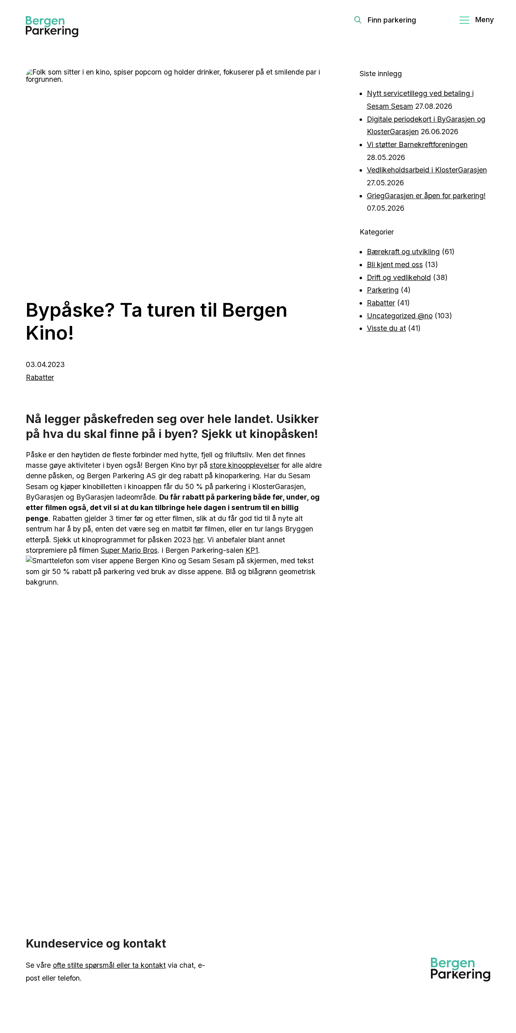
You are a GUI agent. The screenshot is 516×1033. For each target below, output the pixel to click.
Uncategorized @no (400, 315)
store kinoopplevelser (244, 465)
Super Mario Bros (129, 550)
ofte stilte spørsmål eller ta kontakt (109, 965)
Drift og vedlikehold (399, 277)
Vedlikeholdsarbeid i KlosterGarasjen (427, 170)
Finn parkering (392, 20)
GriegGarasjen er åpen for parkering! (426, 195)
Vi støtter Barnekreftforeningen (417, 144)
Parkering (383, 290)
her (198, 539)
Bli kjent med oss (395, 264)
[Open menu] (476, 20)
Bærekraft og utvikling (403, 251)
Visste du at (386, 328)
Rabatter (40, 377)
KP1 (252, 550)
